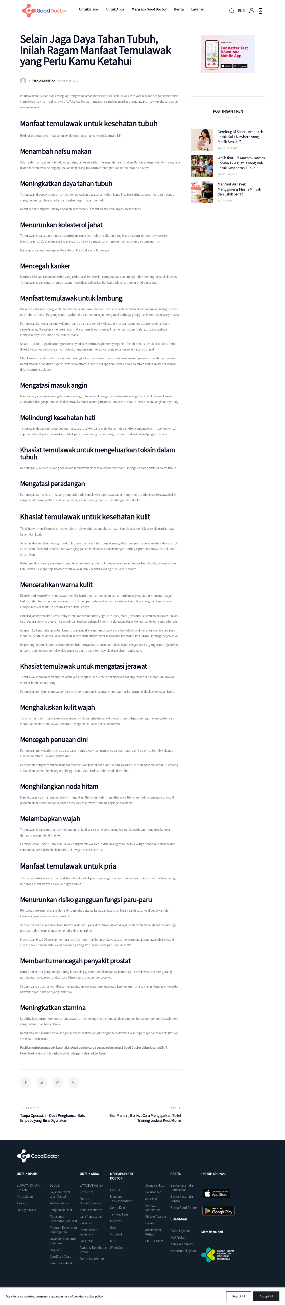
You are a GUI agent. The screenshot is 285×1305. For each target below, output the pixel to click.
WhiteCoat (117, 1247)
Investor (116, 1221)
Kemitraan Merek (61, 1263)
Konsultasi (87, 1192)
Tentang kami (119, 1214)
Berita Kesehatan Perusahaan (182, 1187)
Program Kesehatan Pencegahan (63, 1229)
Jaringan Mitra (26, 1210)
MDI (113, 1241)
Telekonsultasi (60, 1203)
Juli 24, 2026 (225, 200)
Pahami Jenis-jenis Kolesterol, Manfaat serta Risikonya (72, 250)
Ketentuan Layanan (183, 1251)
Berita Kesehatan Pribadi (182, 1198)
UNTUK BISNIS (27, 1174)
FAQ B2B (56, 1250)
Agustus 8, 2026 (227, 174)
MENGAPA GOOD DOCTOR (121, 1176)
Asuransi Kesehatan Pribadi (93, 1249)
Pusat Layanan (180, 1231)
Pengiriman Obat (61, 1210)
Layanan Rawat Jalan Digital (60, 1194)
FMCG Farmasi (154, 1241)
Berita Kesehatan (92, 1259)
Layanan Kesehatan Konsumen (63, 1241)
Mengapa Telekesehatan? (121, 1198)
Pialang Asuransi (156, 1216)
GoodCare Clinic (60, 1256)
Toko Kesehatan (91, 1210)
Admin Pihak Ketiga (153, 1232)
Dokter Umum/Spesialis (91, 1201)
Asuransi (22, 1203)
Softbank (116, 1234)
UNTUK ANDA (89, 1174)
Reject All (238, 1296)
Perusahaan (25, 1196)
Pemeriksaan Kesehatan (88, 1232)
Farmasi (150, 1223)
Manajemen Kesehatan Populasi (63, 1218)
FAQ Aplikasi (178, 1237)
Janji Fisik (86, 1241)
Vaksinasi (86, 1223)
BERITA (175, 1174)
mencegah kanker (160, 96)
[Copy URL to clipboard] (73, 1082)
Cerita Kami (118, 1207)
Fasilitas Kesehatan (152, 1207)
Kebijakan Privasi (181, 1244)
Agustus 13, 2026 (228, 148)
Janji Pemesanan (91, 1216)
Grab (113, 1227)
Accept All (266, 1296)
